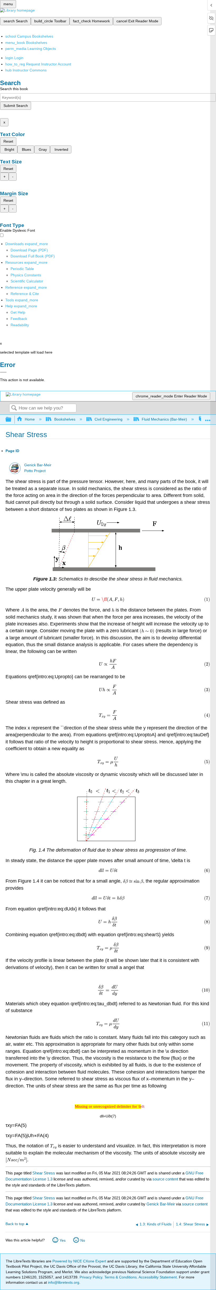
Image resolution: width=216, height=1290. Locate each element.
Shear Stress (43, 1173)
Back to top (15, 1224)
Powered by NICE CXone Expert (79, 1261)
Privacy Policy (91, 1277)
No (82, 1240)
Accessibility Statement (158, 1277)
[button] (19, 319)
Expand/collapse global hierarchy (11, 419)
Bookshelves (64, 419)
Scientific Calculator (27, 281)
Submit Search (15, 105)
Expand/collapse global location (208, 418)
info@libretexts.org (63, 1282)
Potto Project (35, 471)
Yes (63, 1240)
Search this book (14, 89)
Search (14, 408)
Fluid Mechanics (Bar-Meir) (164, 419)
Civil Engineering (109, 419)
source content (165, 1179)
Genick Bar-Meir (37, 465)
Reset (8, 141)
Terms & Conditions (120, 1277)
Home (30, 419)
